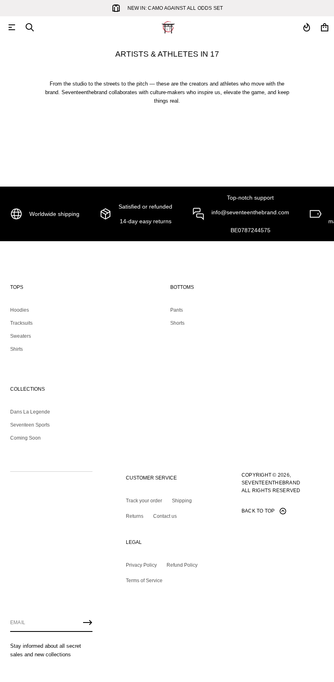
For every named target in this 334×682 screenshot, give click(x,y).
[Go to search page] (30, 27)
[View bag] (325, 27)
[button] (30, 27)
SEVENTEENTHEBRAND (271, 483)
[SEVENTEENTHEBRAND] (168, 27)
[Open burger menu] (12, 27)
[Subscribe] (87, 622)
